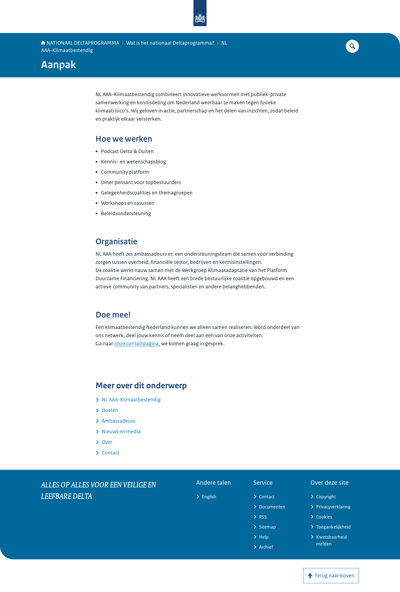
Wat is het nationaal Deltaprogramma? (170, 43)
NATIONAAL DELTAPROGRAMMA (83, 43)
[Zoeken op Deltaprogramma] (352, 46)
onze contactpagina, (137, 343)
